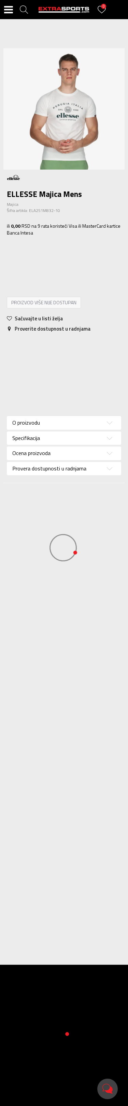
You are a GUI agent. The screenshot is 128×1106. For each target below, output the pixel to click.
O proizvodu (26, 422)
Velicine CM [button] (77, 259)
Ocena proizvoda (31, 453)
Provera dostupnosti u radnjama (49, 468)
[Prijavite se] (103, 13)
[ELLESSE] (13, 177)
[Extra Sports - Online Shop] (64, 9)
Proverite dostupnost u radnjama (52, 329)
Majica (12, 204)
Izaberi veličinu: (23, 249)
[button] (24, 9)
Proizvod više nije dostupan (43, 302)
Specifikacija (50, 346)
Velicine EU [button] (22, 259)
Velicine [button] (50, 259)
